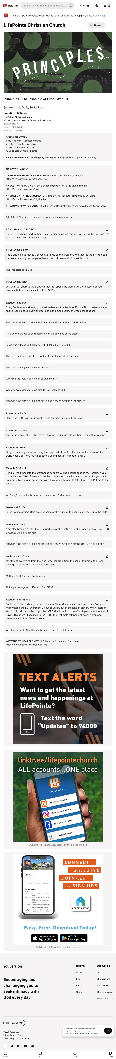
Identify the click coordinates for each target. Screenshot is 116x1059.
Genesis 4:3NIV (15, 507)
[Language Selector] (97, 5)
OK (108, 1031)
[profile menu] (107, 5)
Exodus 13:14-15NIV (18, 599)
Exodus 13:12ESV (16, 282)
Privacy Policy (9, 1035)
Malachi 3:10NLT (16, 468)
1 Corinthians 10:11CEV (20, 229)
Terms (20, 1035)
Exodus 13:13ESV (16, 302)
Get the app (84, 5)
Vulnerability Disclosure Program (17, 1038)
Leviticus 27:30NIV (17, 556)
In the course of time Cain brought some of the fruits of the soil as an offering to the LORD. (57, 512)
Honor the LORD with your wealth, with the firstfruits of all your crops (45, 418)
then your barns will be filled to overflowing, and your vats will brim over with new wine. (56, 435)
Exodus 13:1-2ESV (17, 250)
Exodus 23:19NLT (16, 447)
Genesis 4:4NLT (15, 524)
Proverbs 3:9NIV (16, 413)
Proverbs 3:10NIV (16, 430)
